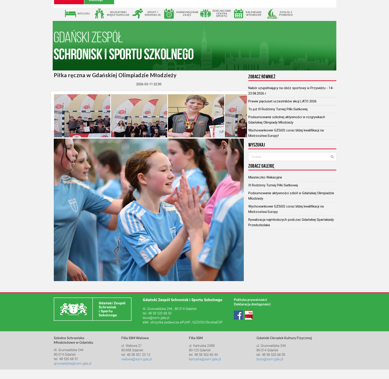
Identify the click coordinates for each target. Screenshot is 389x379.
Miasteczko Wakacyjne (265, 177)
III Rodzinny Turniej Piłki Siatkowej (273, 185)
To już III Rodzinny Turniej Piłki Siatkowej (278, 109)
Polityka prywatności (250, 300)
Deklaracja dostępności (252, 304)
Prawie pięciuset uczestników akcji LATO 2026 (282, 101)
